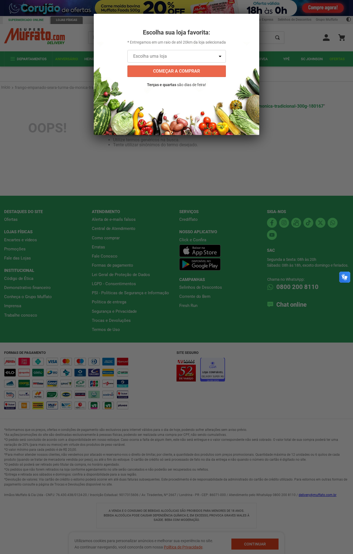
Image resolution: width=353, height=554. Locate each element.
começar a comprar (176, 71)
